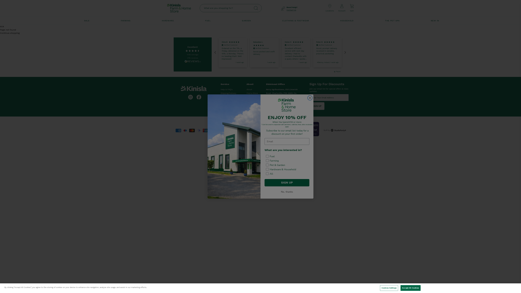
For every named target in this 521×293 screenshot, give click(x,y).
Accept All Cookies (410, 288)
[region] (260, 288)
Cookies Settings (389, 288)
